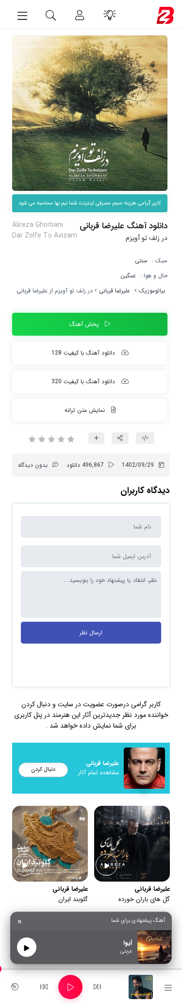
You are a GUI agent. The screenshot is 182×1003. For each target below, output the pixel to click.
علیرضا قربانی (114, 290)
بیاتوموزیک (152, 290)
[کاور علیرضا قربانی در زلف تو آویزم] (89, 113)
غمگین (128, 275)
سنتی (141, 260)
